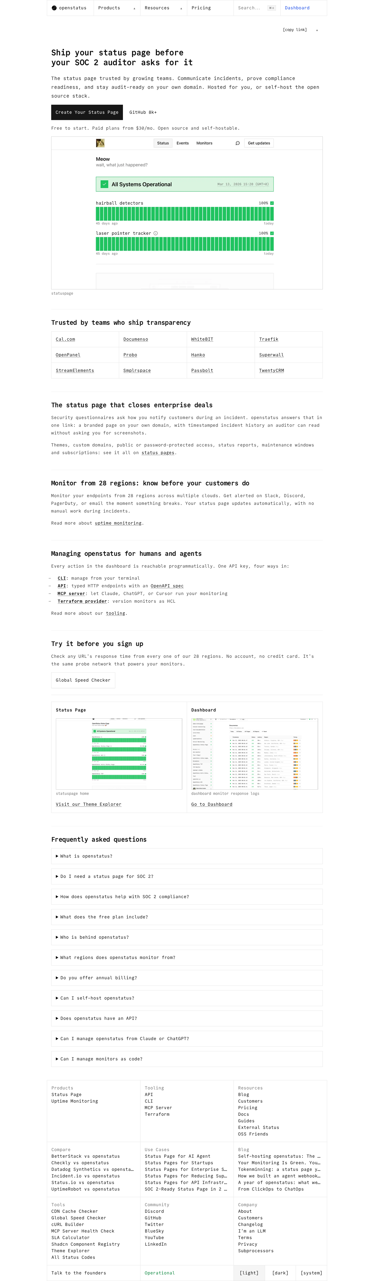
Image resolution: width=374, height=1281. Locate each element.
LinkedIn (156, 1244)
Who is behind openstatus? (95, 937)
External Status (258, 1127)
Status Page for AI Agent (178, 1156)
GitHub (153, 1217)
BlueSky (154, 1231)
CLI (62, 578)
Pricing (201, 7)
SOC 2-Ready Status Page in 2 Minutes (187, 1189)
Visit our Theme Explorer (89, 804)
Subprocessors (256, 1250)
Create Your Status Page (87, 112)
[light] (249, 1273)
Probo (130, 354)
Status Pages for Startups (179, 1162)
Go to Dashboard (211, 804)
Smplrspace (137, 370)
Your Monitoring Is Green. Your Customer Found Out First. (280, 1162)
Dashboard (297, 7)
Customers (250, 1101)
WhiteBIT (202, 339)
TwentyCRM (271, 370)
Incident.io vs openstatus (85, 1176)
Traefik (268, 339)
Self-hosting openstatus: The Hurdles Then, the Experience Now (280, 1156)
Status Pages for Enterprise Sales (187, 1169)
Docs (243, 1114)
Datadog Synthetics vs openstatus (93, 1169)
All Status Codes (73, 1257)
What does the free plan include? (104, 917)
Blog (243, 1094)
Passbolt (202, 370)
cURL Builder (67, 1224)
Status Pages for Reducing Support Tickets (187, 1176)
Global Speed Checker (83, 680)
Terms (245, 1237)
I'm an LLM (252, 1231)
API (62, 585)
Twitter (154, 1224)
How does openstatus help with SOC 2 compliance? (125, 896)
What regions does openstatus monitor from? (118, 957)
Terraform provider (82, 601)
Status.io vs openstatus (82, 1182)
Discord (154, 1211)
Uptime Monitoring (74, 1101)
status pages (158, 452)
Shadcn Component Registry (85, 1244)
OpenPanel (68, 354)
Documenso (135, 339)
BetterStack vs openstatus (85, 1156)
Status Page (66, 1094)
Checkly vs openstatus (80, 1162)
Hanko (198, 354)
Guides (246, 1120)
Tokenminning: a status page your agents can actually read (280, 1169)
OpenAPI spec (167, 585)
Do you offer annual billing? (99, 977)
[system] (312, 1273)
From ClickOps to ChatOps (271, 1189)
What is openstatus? (87, 856)
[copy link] (295, 29)
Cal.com (65, 339)
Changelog (250, 1224)
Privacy (247, 1244)
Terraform (157, 1114)
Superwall (271, 354)
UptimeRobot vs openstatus (85, 1189)
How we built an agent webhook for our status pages (280, 1176)
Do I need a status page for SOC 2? (107, 876)
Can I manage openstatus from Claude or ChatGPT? (125, 1038)
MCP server (71, 593)
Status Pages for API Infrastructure (187, 1182)
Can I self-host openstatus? (97, 998)
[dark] (280, 1273)
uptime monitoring (118, 523)
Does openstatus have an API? (99, 1018)
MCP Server (158, 1107)
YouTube (154, 1237)
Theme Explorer (70, 1250)
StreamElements (75, 370)
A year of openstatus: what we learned (280, 1182)
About (245, 1211)
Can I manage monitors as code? (102, 1059)
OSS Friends (253, 1134)
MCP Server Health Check (82, 1231)
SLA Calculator (70, 1237)
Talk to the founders (78, 1273)
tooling (115, 613)
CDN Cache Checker (74, 1211)
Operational (160, 1273)
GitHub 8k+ (143, 112)
